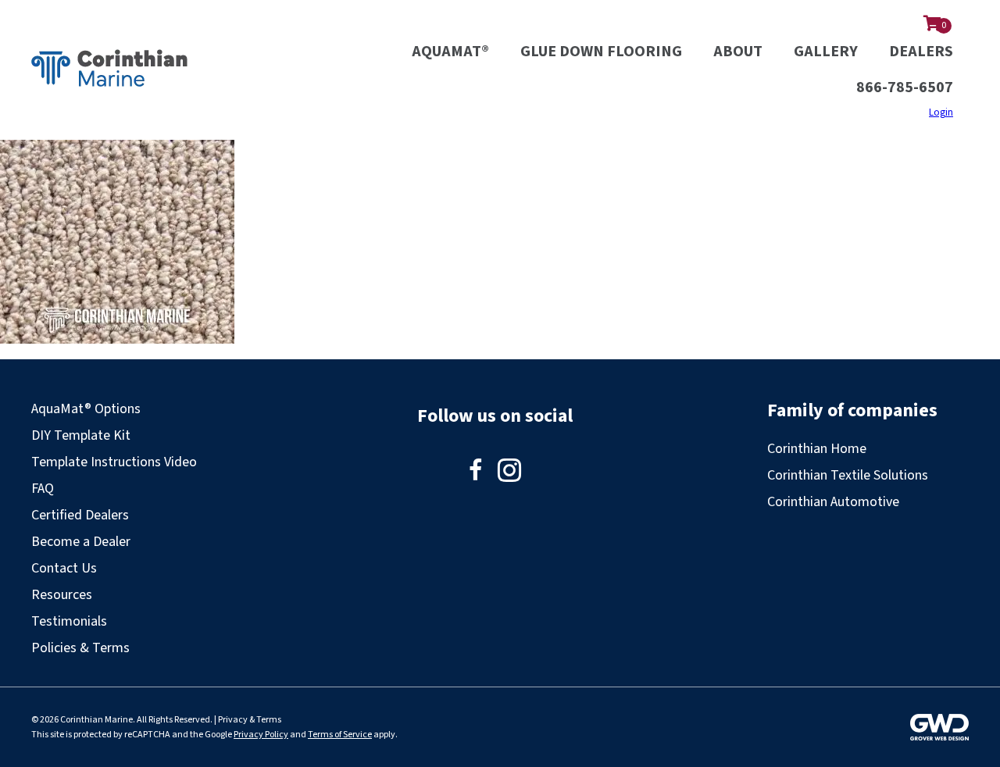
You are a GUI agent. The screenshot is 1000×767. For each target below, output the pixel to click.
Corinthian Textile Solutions (847, 475)
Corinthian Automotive (833, 502)
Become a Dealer (80, 541)
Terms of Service (340, 734)
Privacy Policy (261, 734)
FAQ (42, 488)
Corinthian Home (816, 448)
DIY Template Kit (80, 435)
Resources (61, 595)
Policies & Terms (80, 648)
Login (941, 112)
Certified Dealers (80, 515)
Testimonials (69, 621)
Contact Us (64, 568)
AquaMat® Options (86, 409)
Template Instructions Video (114, 462)
